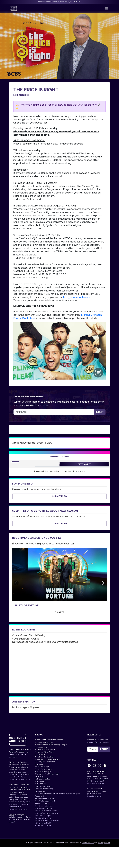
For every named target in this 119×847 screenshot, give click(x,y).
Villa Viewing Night (43, 823)
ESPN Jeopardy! (42, 767)
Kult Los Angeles (42, 779)
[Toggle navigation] (106, 8)
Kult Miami (39, 781)
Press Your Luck (42, 803)
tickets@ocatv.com (95, 783)
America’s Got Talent (44, 742)
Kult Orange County (43, 786)
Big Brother (40, 754)
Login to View (44, 443)
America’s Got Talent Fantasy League (51, 745)
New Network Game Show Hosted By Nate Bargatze (57, 794)
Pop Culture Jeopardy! (45, 801)
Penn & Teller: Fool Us (45, 798)
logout (12, 822)
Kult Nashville (40, 784)
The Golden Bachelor (44, 806)
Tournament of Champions (47, 820)
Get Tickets (84, 464)
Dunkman (39, 764)
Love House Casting (44, 789)
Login (11, 815)
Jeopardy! (39, 776)
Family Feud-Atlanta (43, 769)
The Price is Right (43, 816)
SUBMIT (99, 412)
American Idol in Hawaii (45, 749)
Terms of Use (88, 843)
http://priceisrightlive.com (77, 297)
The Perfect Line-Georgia (46, 813)
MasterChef (40, 791)
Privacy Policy (104, 843)
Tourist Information (43, 818)
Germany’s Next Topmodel (46, 774)
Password (39, 796)
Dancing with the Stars (45, 762)
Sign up (104, 749)
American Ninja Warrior (45, 752)
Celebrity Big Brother (44, 757)
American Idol (41, 747)
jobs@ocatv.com (94, 796)
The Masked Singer (43, 808)
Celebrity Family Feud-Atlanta (47, 759)
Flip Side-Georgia (43, 772)
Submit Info (59, 496)
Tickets (59, 612)
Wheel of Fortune (26, 605)
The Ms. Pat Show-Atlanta (46, 811)
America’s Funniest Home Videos (49, 740)
